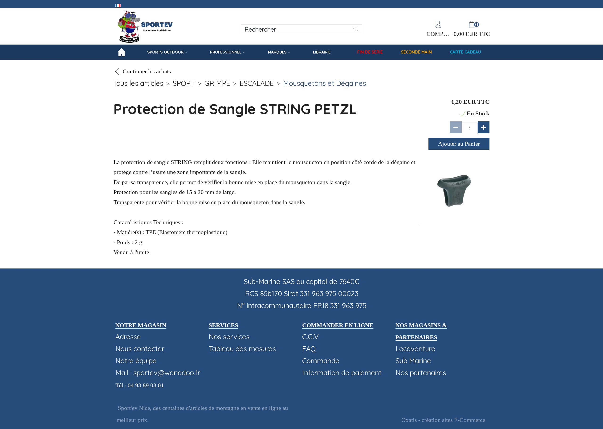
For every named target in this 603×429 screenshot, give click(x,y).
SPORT (184, 83)
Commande (320, 360)
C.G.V (310, 336)
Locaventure (415, 348)
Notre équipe (136, 360)
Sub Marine (413, 360)
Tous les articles (138, 83)
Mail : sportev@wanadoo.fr (157, 372)
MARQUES (277, 52)
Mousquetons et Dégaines (324, 83)
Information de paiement (342, 372)
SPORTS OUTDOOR (165, 52)
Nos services (229, 336)
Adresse (128, 336)
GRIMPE (217, 83)
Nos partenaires (420, 372)
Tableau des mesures (242, 348)
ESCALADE (257, 83)
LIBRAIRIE (321, 52)
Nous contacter (139, 348)
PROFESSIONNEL (225, 52)
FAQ (309, 348)
